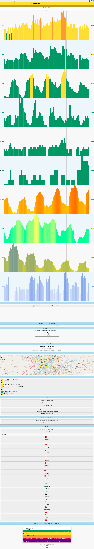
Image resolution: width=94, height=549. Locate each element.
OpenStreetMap (88, 374)
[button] (50, 368)
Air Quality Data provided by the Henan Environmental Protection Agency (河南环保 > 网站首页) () (47, 325)
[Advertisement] (29, 315)
